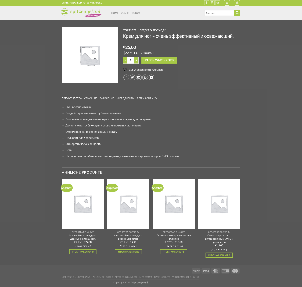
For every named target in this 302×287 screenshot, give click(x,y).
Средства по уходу (153, 30)
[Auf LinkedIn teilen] (151, 77)
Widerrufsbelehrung (185, 277)
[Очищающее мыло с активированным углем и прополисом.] (219, 204)
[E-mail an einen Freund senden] (139, 77)
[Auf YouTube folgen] (217, 2)
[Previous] (62, 221)
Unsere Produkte (132, 13)
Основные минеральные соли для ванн (174, 237)
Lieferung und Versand (76, 277)
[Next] (240, 221)
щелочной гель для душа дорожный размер (128, 237)
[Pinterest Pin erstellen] (145, 77)
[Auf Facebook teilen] (126, 77)
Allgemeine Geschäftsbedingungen (115, 277)
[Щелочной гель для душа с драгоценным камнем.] (83, 204)
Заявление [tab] (107, 98)
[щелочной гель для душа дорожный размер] (128, 204)
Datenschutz (162, 277)
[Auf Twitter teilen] (132, 77)
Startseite (129, 30)
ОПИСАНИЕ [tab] (90, 98)
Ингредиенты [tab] (125, 98)
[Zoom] (66, 78)
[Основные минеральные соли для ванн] (174, 204)
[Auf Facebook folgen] (206, 2)
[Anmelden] (227, 3)
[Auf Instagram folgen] (212, 2)
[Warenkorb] (237, 3)
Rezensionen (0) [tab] (147, 98)
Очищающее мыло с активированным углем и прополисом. (219, 238)
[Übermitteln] (237, 13)
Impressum (145, 277)
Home (114, 13)
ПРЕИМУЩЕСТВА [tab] (72, 98)
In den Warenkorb (159, 60)
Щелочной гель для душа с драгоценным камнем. (83, 237)
